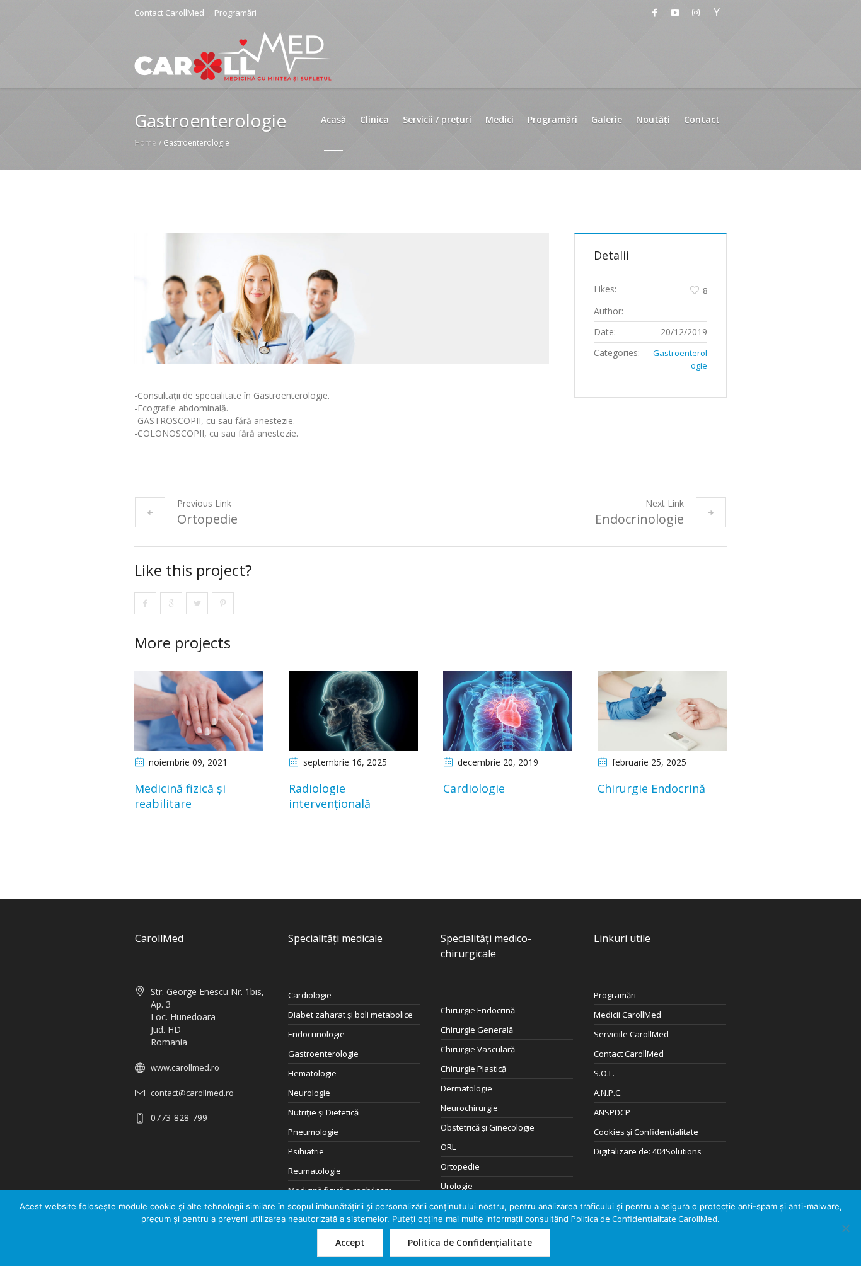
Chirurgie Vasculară (478, 1049)
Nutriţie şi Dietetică (323, 1112)
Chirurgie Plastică (473, 1068)
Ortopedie (207, 518)
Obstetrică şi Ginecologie (488, 1127)
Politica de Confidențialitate (470, 1242)
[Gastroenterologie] (341, 298)
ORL (448, 1147)
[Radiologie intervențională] (353, 711)
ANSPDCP (612, 1112)
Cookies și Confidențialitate (646, 1131)
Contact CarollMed (169, 12)
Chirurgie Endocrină (651, 788)
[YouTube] (675, 12)
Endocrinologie (639, 518)
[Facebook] (654, 12)
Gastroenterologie (323, 1053)
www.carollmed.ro (185, 1067)
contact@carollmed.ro (192, 1092)
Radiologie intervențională (330, 796)
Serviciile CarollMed (631, 1034)
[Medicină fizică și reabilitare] (198, 711)
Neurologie (309, 1092)
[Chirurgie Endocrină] (662, 711)
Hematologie (312, 1073)
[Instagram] (695, 12)
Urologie (457, 1186)
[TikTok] (716, 12)
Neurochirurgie (469, 1108)
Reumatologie (314, 1171)
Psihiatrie (306, 1151)
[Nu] (845, 1228)
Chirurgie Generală (477, 1029)
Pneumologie (313, 1131)
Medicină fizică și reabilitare (180, 796)
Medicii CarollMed (627, 1014)
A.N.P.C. (608, 1092)
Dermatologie (466, 1088)
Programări (235, 12)
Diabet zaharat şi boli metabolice (350, 1014)
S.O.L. (604, 1073)
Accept (350, 1242)
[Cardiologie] (507, 711)
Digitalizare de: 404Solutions (648, 1151)
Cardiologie (474, 788)
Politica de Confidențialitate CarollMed (644, 1218)
